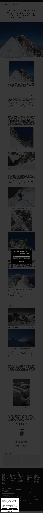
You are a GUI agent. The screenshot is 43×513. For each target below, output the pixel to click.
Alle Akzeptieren (4, 509)
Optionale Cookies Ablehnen (13, 509)
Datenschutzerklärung (15, 507)
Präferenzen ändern (9, 511)
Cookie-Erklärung (5, 507)
